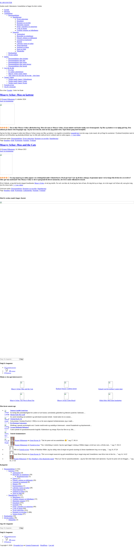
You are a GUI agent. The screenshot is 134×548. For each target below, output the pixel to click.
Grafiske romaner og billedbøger (23, 499)
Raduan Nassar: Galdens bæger (66, 389)
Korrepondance (18, 486)
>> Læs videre (75, 135)
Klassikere (16, 503)
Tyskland (33, 140)
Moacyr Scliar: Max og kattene (17, 94)
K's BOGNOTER (6, 2)
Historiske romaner (19, 501)
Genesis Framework (32, 545)
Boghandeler (8, 516)
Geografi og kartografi (20, 482)
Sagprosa (11, 471)
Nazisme (26, 140)
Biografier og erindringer (21, 474)
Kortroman (18, 140)
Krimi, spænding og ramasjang (23, 506)
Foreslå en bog (35, 445)
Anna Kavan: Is (35, 440)
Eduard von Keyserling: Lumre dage (110, 389)
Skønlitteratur (53, 138)
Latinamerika (27, 190)
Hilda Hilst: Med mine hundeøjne (110, 400)
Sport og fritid (17, 493)
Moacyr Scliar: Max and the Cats (18, 145)
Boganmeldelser (16, 138)
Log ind (51, 545)
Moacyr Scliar (39, 183)
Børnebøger (16, 497)
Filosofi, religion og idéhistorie (23, 480)
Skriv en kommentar (6, 101)
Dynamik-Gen (18, 545)
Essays (15, 478)
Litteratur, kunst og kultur (21, 488)
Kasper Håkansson (21, 440)
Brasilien (7, 140)
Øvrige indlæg (9, 518)
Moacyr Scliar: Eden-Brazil (66, 400)
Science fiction (17, 514)
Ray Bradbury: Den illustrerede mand (41, 459)
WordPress (43, 545)
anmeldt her (75, 133)
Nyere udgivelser (28, 138)
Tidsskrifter (12, 520)
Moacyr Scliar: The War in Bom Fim (22, 400)
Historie (15, 484)
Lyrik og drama (18, 508)
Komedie (16, 505)
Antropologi (17, 473)
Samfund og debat (19, 491)
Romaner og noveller (42, 138)
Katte (12, 140)
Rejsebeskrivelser (22, 476)
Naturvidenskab (18, 490)
